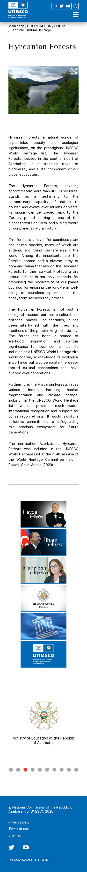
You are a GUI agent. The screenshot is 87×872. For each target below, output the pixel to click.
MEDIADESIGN (37, 860)
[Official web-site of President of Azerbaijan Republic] (43, 542)
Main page (16, 26)
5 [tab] (40, 770)
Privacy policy (18, 822)
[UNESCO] (43, 626)
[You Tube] (26, 849)
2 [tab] (18, 770)
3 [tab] (25, 770)
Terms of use (18, 829)
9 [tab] (69, 770)
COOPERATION (39, 26)
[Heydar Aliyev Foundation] (43, 598)
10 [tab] (76, 770)
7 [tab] (54, 770)
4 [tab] (33, 770)
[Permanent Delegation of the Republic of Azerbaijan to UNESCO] (43, 654)
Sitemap (14, 835)
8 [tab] (62, 770)
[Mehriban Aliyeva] (43, 570)
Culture (59, 26)
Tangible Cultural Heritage (30, 30)
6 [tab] (47, 770)
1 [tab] (11, 770)
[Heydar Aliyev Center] (43, 514)
